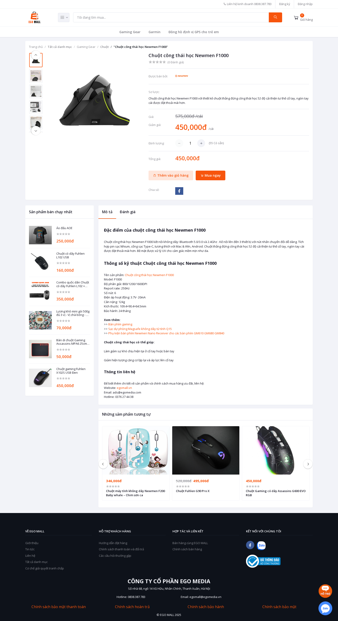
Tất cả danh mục (60, 47)
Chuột (104, 47)
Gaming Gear (129, 32)
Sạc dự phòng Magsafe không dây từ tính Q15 (140, 329)
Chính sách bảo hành (206, 607)
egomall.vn (124, 388)
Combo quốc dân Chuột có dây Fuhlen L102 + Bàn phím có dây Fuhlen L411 (72, 284)
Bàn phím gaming (120, 324)
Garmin (154, 32)
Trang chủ (36, 47)
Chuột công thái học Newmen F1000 (149, 275)
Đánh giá (127, 211)
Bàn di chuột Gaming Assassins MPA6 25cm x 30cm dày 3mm (72, 342)
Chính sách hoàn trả (132, 607)
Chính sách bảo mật (279, 607)
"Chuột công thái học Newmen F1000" (141, 47)
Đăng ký (284, 4)
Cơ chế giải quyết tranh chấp (44, 568)
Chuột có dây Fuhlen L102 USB (70, 255)
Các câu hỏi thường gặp (115, 556)
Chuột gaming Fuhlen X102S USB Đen (71, 370)
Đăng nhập (305, 4)
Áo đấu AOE (64, 228)
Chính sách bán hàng (187, 549)
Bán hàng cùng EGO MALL (190, 543)
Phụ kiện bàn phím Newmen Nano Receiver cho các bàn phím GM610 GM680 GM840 (166, 333)
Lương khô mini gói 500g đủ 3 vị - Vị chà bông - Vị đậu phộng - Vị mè (72, 313)
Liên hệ (30, 556)
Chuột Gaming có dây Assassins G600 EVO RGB (276, 493)
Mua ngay (212, 175)
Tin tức (29, 549)
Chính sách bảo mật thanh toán (59, 607)
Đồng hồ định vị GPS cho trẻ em (194, 32)
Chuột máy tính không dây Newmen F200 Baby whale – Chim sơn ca (135, 493)
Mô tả (107, 211)
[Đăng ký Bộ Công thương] (263, 561)
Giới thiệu (31, 543)
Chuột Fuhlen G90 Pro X (192, 491)
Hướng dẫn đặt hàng (113, 543)
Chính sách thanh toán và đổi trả (121, 549)
